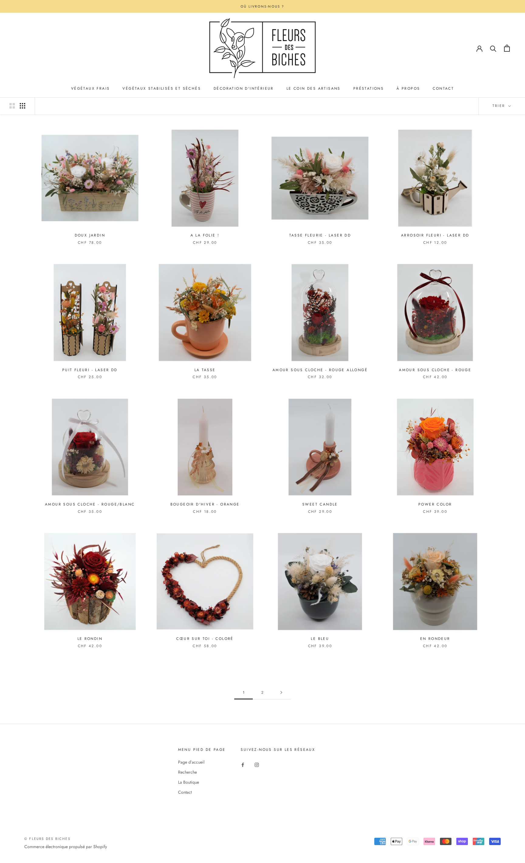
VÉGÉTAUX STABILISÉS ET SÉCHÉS (161, 88)
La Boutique (188, 782)
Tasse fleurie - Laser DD (320, 235)
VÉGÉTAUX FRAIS (90, 88)
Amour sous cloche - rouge (435, 370)
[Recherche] (493, 48)
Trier (499, 106)
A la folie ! (205, 235)
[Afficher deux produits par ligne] (12, 106)
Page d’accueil (191, 762)
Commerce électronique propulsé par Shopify (65, 847)
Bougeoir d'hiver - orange (205, 504)
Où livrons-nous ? (262, 6)
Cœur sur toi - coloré (204, 638)
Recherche (187, 772)
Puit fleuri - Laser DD (90, 370)
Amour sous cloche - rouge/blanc (90, 504)
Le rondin (90, 638)
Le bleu (320, 638)
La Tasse (205, 370)
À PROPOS (408, 88)
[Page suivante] (281, 692)
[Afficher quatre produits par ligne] (22, 106)
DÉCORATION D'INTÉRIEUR (244, 88)
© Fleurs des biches (47, 838)
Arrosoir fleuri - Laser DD (435, 235)
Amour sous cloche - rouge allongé (320, 370)
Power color (435, 504)
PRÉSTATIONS (368, 88)
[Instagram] (257, 764)
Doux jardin (90, 235)
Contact (185, 792)
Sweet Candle (320, 504)
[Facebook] (243, 764)
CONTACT (443, 88)
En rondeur (435, 638)
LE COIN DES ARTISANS (314, 88)
